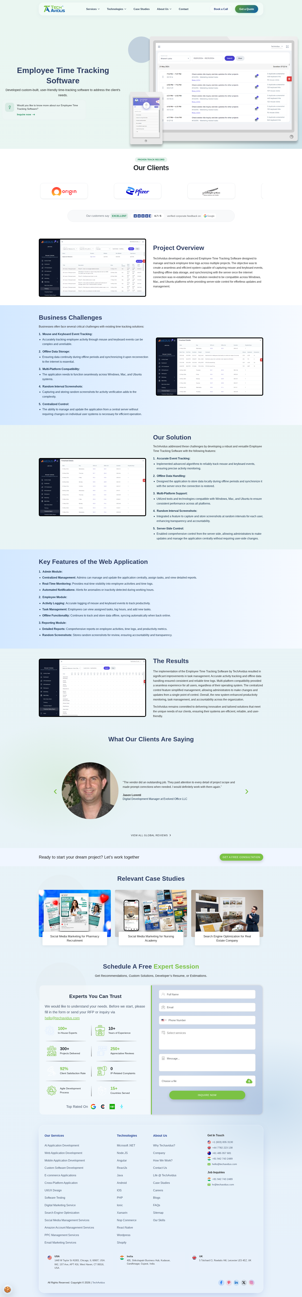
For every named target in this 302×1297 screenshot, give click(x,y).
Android (122, 1182)
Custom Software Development (64, 1167)
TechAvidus (98, 1282)
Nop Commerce (126, 1220)
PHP (120, 1197)
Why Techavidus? (164, 1145)
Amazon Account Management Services (69, 1227)
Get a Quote (246, 9)
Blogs (156, 1197)
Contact (183, 9)
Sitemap (158, 1212)
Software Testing (55, 1197)
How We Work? (162, 1160)
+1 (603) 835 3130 (222, 1142)
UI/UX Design (53, 1190)
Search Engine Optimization (62, 1212)
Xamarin (122, 1212)
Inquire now (24, 114)
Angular (122, 1160)
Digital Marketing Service (60, 1205)
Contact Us (160, 1167)
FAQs (156, 1205)
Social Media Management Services (67, 1220)
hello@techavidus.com (62, 1018)
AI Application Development (62, 1145)
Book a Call (221, 9)
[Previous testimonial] (55, 790)
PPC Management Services (62, 1235)
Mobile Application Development (65, 1160)
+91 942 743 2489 (222, 1158)
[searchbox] (183, 1033)
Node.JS (122, 1152)
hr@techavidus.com (223, 1184)
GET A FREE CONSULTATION (241, 857)
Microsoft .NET (126, 1145)
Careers (158, 1190)
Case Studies (142, 9)
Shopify (121, 1242)
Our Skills (159, 1220)
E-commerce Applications (60, 1175)
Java (120, 1175)
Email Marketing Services (60, 1242)
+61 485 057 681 (221, 1153)
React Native (125, 1227)
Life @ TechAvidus (164, 1175)
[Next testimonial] (246, 790)
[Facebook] (221, 1283)
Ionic (120, 1205)
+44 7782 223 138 (222, 1147)
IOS (119, 1190)
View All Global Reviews (150, 835)
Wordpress (123, 1235)
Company (159, 1152)
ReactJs (122, 1167)
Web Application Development (63, 1152)
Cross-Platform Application (61, 1182)
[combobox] (163, 1020)
